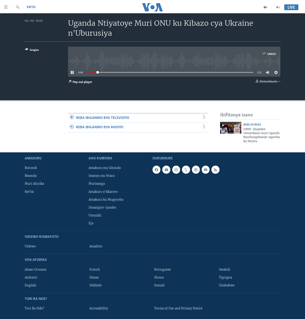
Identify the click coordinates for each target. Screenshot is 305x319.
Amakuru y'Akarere (103, 192)
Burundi (31, 168)
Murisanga (97, 184)
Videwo (30, 246)
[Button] (32, 51)
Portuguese (162, 269)
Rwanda (31, 176)
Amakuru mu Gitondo (105, 168)
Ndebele (95, 285)
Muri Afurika (252, 124)
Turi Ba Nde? (34, 308)
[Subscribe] (206, 170)
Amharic (31, 277)
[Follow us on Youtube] (166, 170)
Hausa (94, 277)
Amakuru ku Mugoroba (106, 200)
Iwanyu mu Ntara (102, 176)
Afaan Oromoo (35, 269)
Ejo (91, 223)
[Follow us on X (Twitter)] (186, 170)
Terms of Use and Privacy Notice (178, 308)
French (94, 269)
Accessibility (98, 308)
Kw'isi (31, 7)
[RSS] (215, 170)
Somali (159, 285)
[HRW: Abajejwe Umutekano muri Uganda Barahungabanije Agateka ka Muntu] (230, 128)
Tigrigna (225, 277)
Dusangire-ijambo (102, 207)
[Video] (265, 7)
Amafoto (95, 246)
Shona (159, 277)
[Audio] (278, 7)
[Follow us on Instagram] (176, 170)
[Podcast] (196, 170)
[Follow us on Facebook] (156, 170)
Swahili (224, 269)
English (30, 285)
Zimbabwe (226, 285)
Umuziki (95, 215)
